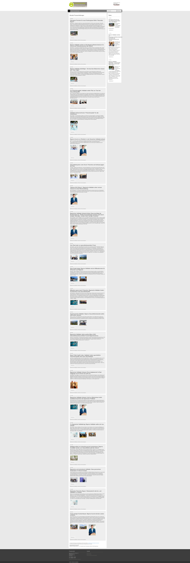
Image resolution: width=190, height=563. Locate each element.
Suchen (119, 10)
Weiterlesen (73, 37)
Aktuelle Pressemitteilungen (75, 10)
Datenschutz (89, 554)
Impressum (89, 553)
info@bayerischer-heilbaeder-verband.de (75, 559)
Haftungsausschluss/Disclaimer (92, 555)
